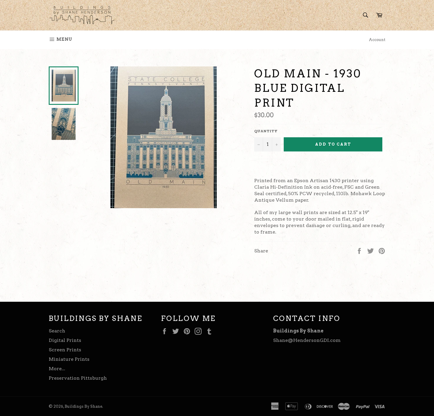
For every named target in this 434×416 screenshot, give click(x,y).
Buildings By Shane (83, 406)
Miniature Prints (69, 359)
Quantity (266, 131)
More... (57, 368)
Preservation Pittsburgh (78, 378)
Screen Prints (65, 350)
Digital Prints (65, 340)
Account (377, 39)
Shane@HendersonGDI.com (307, 340)
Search (57, 331)
